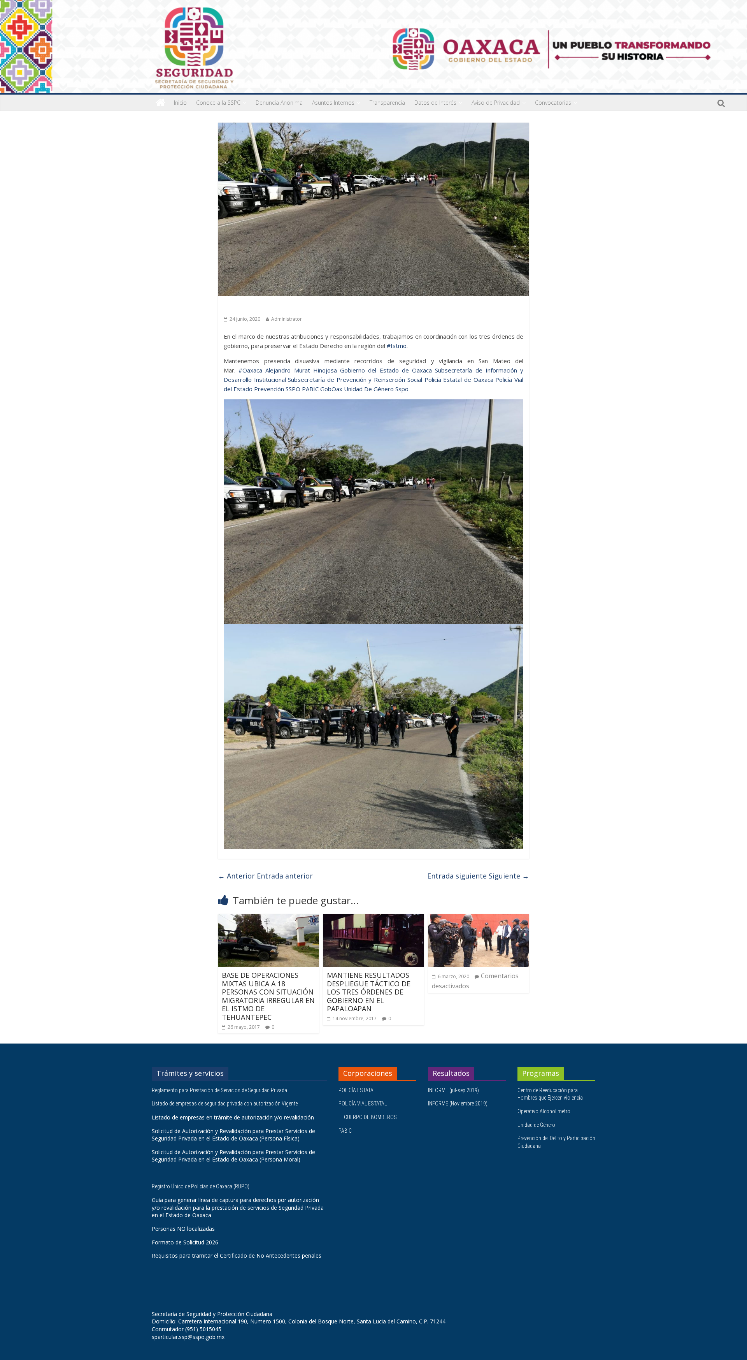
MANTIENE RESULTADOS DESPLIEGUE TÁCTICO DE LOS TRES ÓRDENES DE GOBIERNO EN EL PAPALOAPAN (368, 991)
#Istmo (397, 346)
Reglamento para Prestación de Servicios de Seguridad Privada (220, 1090)
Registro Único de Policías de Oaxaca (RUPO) (201, 1186)
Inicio (180, 102)
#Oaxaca (250, 370)
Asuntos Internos (333, 102)
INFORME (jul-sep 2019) (453, 1090)
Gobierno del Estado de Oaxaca (386, 370)
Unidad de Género (536, 1125)
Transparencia (387, 102)
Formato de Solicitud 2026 (185, 1242)
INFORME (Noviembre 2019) (457, 1103)
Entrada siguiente (478, 875)
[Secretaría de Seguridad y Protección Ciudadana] (160, 103)
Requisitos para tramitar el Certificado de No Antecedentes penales (236, 1255)
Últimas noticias (245, 307)
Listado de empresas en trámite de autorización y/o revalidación (233, 1117)
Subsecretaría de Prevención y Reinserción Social (355, 379)
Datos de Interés (435, 102)
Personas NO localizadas (183, 1228)
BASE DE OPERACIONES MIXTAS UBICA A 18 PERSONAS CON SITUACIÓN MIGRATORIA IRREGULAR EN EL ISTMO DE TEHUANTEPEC (268, 996)
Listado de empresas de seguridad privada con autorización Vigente (225, 1103)
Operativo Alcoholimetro (543, 1111)
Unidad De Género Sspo (376, 389)
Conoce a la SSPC (218, 102)
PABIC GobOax (322, 389)
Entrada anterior (265, 875)
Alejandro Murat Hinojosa (301, 370)
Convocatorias (553, 102)
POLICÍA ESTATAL (357, 1090)
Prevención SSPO (277, 389)
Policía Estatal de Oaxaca (458, 379)
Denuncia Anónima (279, 102)
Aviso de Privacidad (496, 102)
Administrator (286, 319)
